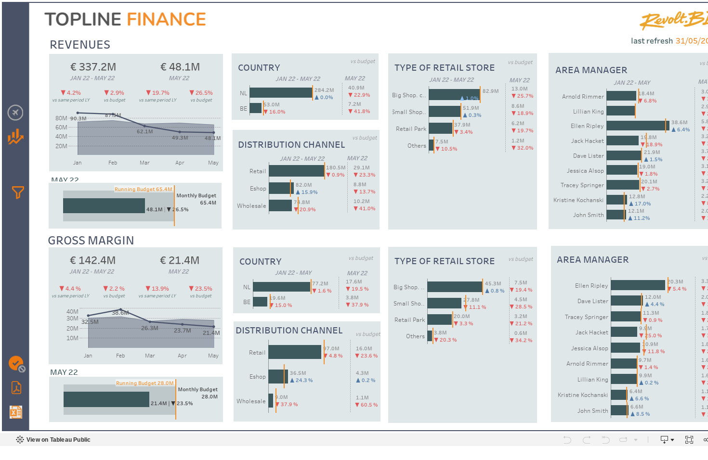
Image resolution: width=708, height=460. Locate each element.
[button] (18, 192)
